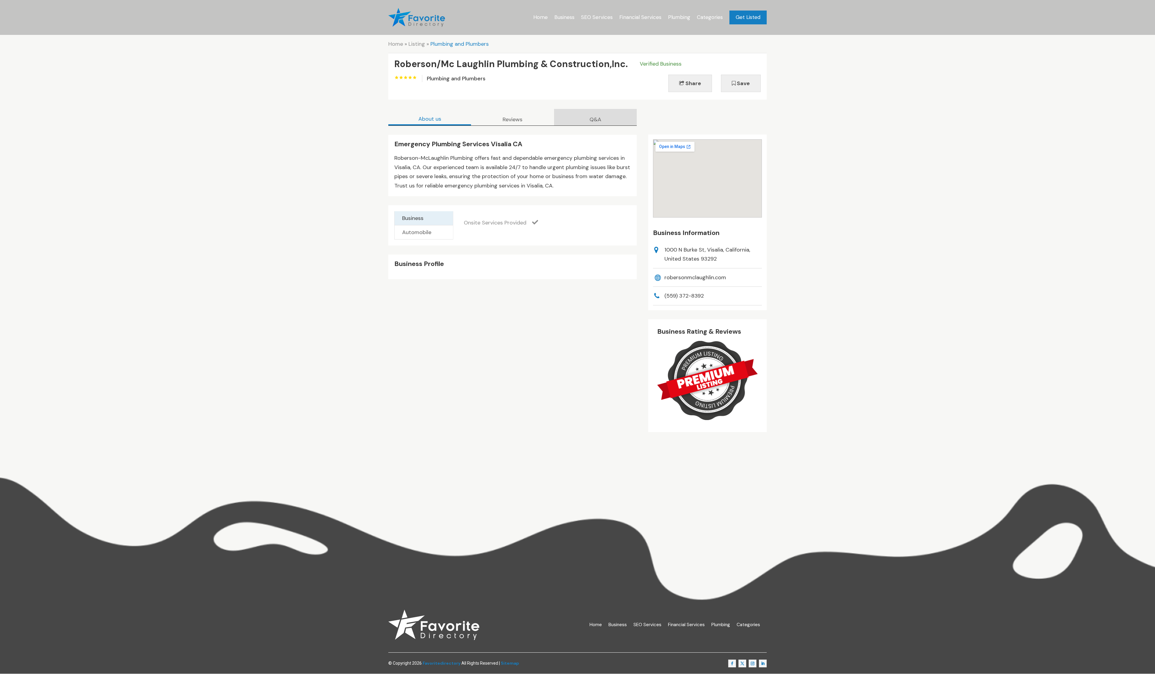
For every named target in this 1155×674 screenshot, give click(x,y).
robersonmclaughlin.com (695, 277)
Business (564, 17)
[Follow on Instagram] (752, 663)
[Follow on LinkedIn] (763, 663)
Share (692, 83)
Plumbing (679, 17)
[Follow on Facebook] (732, 663)
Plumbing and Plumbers (459, 44)
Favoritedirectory (441, 663)
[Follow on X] (742, 663)
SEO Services (597, 17)
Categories (710, 17)
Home (540, 17)
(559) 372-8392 (684, 295)
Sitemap (510, 663)
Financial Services (640, 17)
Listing (416, 44)
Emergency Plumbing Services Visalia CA (458, 144)
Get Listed (748, 17)
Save (743, 83)
